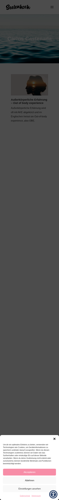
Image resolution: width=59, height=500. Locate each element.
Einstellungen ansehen (29, 488)
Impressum (36, 496)
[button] (54, 438)
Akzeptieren (29, 472)
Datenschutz (25, 496)
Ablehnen (29, 480)
